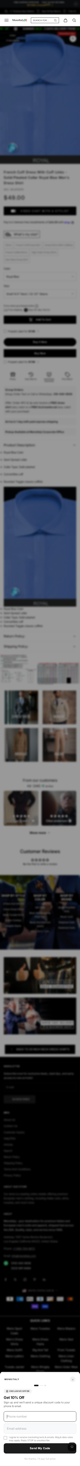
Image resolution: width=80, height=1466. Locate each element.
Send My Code (40, 1448)
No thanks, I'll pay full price (40, 1458)
